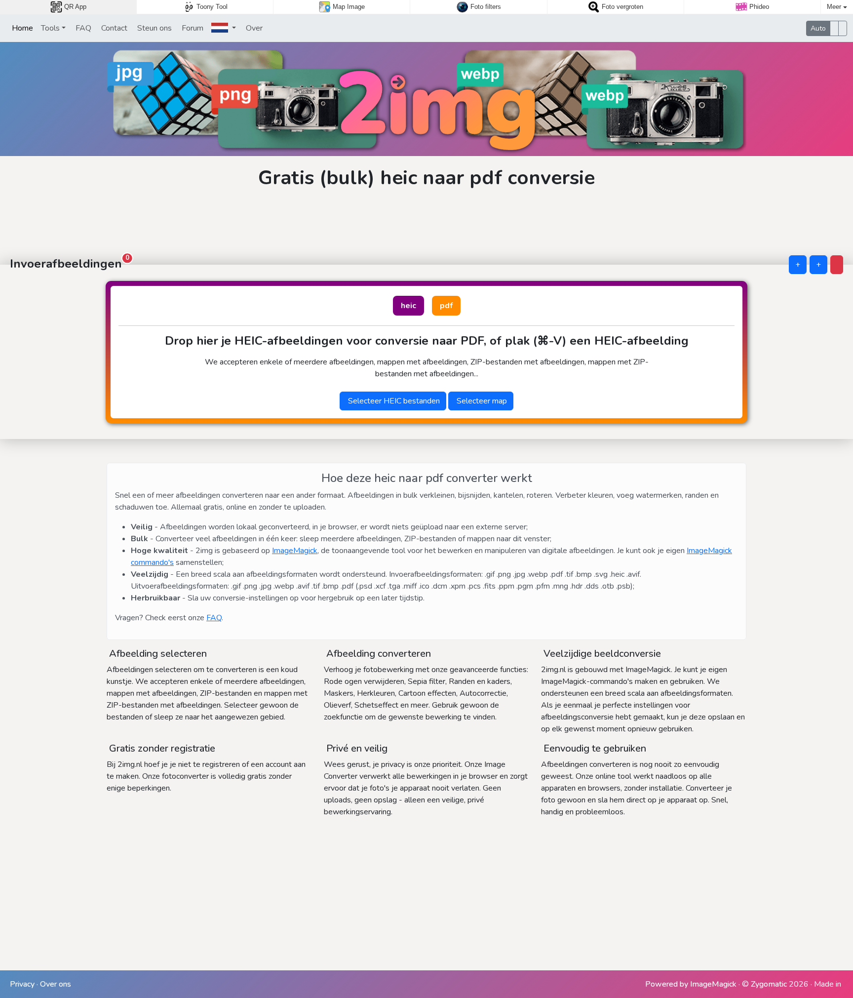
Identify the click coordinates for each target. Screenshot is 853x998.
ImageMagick (294, 550)
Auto (818, 28)
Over (253, 28)
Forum (191, 28)
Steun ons (153, 28)
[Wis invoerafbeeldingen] (836, 264)
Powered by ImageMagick (691, 984)
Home (21, 28)
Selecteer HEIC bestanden (393, 401)
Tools (50, 28)
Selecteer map (481, 401)
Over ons (55, 984)
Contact (113, 28)
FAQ (82, 28)
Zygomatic (769, 984)
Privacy (22, 984)
